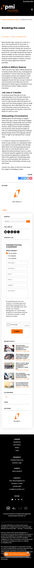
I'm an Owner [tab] (12, 253)
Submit (17, 331)
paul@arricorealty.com (17, 489)
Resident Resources (17, 460)
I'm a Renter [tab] (12, 256)
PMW (14, 528)
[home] (10, 8)
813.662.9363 (29, 1)
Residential (17, 442)
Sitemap (20, 528)
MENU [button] (32, 10)
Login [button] (17, 450)
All (6, 397)
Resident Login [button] (17, 463)
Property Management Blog (10, 19)
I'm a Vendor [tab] (12, 258)
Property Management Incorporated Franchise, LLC (19, 515)
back (5, 210)
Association (17, 445)
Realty (17, 448)
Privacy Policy (28, 528)
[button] (5, 232)
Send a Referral (17, 471)
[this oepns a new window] (26, 509)
